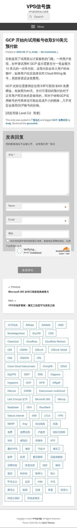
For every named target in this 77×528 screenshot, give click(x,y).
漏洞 (57, 465)
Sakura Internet (15, 415)
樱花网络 (38, 457)
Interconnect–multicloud (52, 391)
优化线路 (40, 423)
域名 (9, 440)
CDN (50, 333)
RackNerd (44, 407)
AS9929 (46, 325)
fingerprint (12, 382)
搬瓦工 (56, 448)
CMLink (39, 349)
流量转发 (12, 465)
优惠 (55, 423)
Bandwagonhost (16, 333)
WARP (11, 423)
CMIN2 (23, 349)
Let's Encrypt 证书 (17, 399)
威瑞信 (23, 440)
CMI (9, 349)
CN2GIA (24, 358)
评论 (11, 154)
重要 (50, 490)
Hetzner (11, 391)
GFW (42, 382)
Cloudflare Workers (55, 341)
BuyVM (37, 333)
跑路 (25, 490)
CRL (39, 358)
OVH (29, 407)
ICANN (27, 391)
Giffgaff (56, 382)
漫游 (9, 473)
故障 (9, 457)
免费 (9, 432)
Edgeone (55, 374)
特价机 (23, 473)
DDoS (64, 366)
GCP (54, 120)
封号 (52, 440)
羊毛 (52, 481)
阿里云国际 (13, 498)
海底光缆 (30, 465)
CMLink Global (59, 349)
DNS (40, 374)
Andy (35, 52)
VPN (60, 415)
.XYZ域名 (12, 325)
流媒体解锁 (56, 457)
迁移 (37, 490)
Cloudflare (31, 341)
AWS (61, 325)
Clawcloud (13, 341)
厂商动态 (35, 120)
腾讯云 (11, 490)
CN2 (9, 358)
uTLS (47, 415)
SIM (34, 415)
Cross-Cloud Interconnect (21, 366)
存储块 (39, 440)
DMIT (27, 374)
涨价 (45, 465)
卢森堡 (41, 432)
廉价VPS (12, 448)
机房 (22, 457)
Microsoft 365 (42, 399)
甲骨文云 (12, 481)
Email (11, 219)
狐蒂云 (39, 473)
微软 (27, 448)
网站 (10, 233)
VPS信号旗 (39, 6)
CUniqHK (48, 366)
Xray (24, 423)
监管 (27, 481)
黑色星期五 (33, 498)
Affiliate (30, 325)
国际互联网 (59, 432)
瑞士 (52, 473)
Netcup (61, 399)
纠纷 (40, 481)
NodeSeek (13, 407)
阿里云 (64, 490)
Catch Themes (48, 522)
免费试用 (62, 120)
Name (11, 205)
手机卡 (41, 448)
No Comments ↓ (49, 52)
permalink (32, 123)
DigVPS (11, 374)
